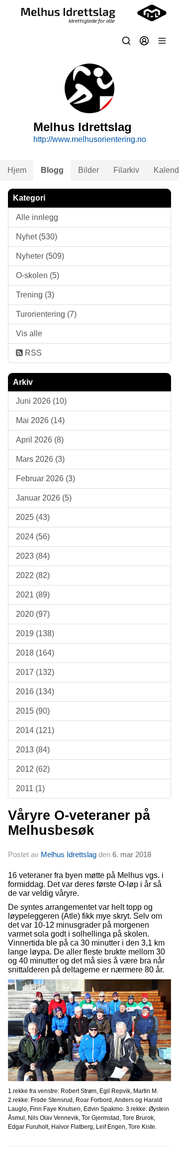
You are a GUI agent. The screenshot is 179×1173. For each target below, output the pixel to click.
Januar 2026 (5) (44, 498)
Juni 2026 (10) (41, 401)
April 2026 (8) (40, 440)
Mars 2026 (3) (40, 459)
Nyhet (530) (36, 236)
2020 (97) (33, 614)
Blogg (52, 170)
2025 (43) (33, 517)
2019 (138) (35, 633)
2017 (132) (35, 672)
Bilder (88, 170)
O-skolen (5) (37, 275)
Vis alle (29, 333)
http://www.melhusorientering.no (89, 139)
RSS (32, 353)
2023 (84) (33, 556)
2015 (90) (33, 711)
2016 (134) (35, 691)
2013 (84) (33, 749)
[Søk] (126, 41)
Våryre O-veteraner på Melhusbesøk (79, 822)
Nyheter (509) (40, 256)
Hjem (16, 170)
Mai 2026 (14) (40, 420)
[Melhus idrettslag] (89, 13)
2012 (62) (33, 769)
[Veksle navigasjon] (162, 41)
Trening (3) (35, 295)
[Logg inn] (144, 41)
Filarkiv (126, 170)
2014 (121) (35, 730)
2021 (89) (33, 594)
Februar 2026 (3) (45, 478)
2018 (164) (35, 653)
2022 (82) (33, 575)
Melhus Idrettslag (68, 854)
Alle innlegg (37, 217)
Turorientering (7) (46, 314)
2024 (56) (33, 536)
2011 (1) (30, 788)
